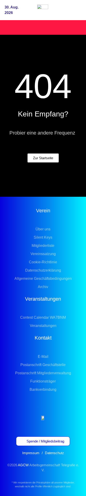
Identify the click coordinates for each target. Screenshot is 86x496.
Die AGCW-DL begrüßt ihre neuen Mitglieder (41, 27)
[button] (77, 10)
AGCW (23, 465)
